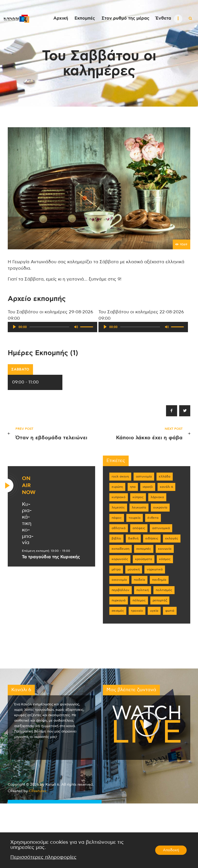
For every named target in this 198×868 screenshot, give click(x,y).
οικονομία (119, 579)
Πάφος (117, 517)
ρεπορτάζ (160, 600)
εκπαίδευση (120, 548)
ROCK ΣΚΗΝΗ (120, 476)
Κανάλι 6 (166, 486)
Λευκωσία (139, 507)
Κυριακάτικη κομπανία (28, 523)
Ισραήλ (148, 486)
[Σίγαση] (76, 326)
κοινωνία (164, 548)
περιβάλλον (120, 590)
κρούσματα (143, 559)
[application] (52, 327)
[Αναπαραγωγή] (14, 326)
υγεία (154, 610)
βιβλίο (116, 538)
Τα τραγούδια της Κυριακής (51, 557)
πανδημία (159, 579)
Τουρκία (135, 517)
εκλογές (171, 538)
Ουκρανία (160, 507)
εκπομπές (143, 548)
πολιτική (142, 590)
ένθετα (153, 517)
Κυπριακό (119, 497)
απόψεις (139, 528)
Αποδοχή (171, 850)
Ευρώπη (117, 486)
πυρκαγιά (119, 600)
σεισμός (118, 610)
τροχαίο (137, 610)
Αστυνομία (144, 476)
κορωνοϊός (120, 559)
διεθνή (133, 538)
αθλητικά (119, 528)
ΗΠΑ (133, 486)
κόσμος (165, 559)
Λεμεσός (118, 507)
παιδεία (139, 579)
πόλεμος (139, 600)
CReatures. (38, 791)
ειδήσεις (151, 538)
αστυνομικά (161, 528)
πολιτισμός (164, 590)
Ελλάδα (164, 476)
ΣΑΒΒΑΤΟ (20, 369)
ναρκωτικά (155, 569)
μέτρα (116, 569)
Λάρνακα (157, 497)
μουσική (134, 569)
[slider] (87, 326)
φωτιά (169, 610)
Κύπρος (138, 497)
